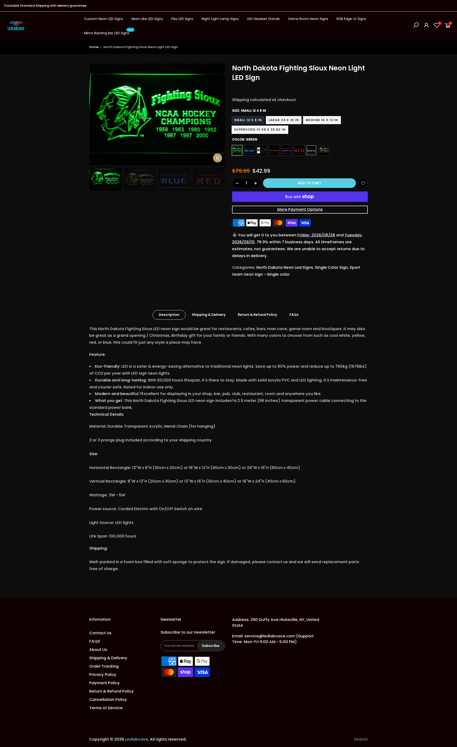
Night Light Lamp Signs (220, 18)
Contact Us (100, 633)
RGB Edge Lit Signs (351, 18)
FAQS (94, 641)
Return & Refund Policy (257, 314)
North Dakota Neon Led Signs (284, 267)
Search (361, 739)
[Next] (216, 114)
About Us (98, 649)
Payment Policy (104, 683)
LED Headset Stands (263, 18)
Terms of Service (106, 708)
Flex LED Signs (182, 18)
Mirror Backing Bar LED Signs (108, 32)
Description (169, 314)
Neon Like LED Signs (147, 18)
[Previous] (97, 114)
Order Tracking (104, 666)
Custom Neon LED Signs (103, 18)
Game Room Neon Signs (308, 18)
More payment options (300, 209)
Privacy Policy (102, 674)
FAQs (293, 314)
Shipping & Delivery (208, 314)
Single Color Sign (331, 267)
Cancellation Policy (108, 699)
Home (94, 47)
